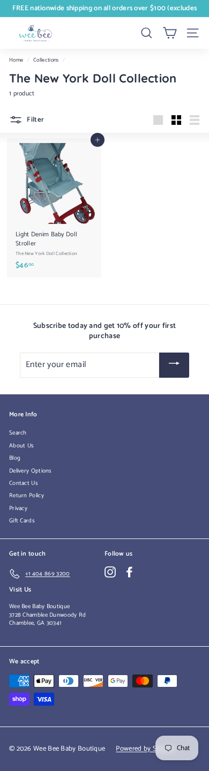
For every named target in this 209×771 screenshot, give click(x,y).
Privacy (18, 508)
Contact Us (23, 483)
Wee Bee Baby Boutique (39, 606)
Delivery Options (30, 471)
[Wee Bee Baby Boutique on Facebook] (129, 572)
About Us (21, 446)
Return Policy (26, 495)
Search (18, 433)
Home (16, 60)
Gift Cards (22, 521)
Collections (45, 60)
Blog (14, 458)
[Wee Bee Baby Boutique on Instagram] (110, 572)
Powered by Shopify (145, 748)
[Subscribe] (174, 365)
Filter (34, 119)
